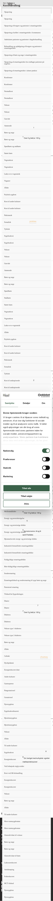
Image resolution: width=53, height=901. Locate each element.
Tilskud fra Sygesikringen (13, 594)
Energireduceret (10, 759)
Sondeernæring (9, 573)
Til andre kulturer (10, 746)
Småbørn (7, 298)
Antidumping (9, 869)
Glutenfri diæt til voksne (13, 835)
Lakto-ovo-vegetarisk (12, 174)
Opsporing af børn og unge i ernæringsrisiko (20, 55)
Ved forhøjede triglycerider (14, 766)
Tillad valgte (26, 496)
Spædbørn (8, 291)
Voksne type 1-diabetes (12, 628)
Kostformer (8, 77)
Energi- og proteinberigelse (14, 518)
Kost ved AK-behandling (13, 773)
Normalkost (8, 91)
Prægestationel (9, 690)
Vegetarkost (8, 160)
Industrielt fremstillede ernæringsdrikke (18, 546)
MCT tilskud (9, 883)
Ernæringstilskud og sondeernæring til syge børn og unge (25, 580)
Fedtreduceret (9, 876)
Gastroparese (9, 684)
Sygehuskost (9, 236)
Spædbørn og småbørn (12, 146)
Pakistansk (8, 215)
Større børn (8, 153)
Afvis (26, 504)
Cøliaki (7, 656)
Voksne (7, 105)
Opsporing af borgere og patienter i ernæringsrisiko (23, 26)
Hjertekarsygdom (10, 718)
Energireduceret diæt (12, 670)
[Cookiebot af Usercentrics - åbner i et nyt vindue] (38, 395)
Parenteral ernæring (11, 587)
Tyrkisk (7, 229)
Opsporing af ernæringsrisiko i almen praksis (20, 71)
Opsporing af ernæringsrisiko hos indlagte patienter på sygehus (24, 63)
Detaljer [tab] (26, 403)
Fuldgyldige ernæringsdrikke (15, 560)
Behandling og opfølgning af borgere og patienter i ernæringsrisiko (23, 47)
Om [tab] (43, 403)
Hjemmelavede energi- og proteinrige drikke (20, 539)
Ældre (6, 188)
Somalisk (7, 222)
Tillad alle (26, 488)
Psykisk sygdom (10, 195)
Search (17, 4)
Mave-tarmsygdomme (12, 821)
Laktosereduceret (10, 863)
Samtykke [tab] (9, 403)
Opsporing (8, 12)
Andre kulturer (9, 677)
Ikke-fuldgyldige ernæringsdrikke (16, 566)
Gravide (7, 119)
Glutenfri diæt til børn (12, 856)
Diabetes (7, 615)
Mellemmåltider (10, 511)
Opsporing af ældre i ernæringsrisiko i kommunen (22, 33)
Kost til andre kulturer (12, 201)
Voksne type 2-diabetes (12, 635)
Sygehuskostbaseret (11, 711)
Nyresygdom (9, 704)
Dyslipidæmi (9, 663)
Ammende (8, 126)
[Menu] (10, 4)
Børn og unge (9, 133)
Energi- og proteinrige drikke (15, 525)
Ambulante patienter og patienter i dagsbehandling (23, 39)
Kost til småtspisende (12, 380)
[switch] (46, 459)
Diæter (6, 601)
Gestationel (8, 697)
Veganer (7, 181)
